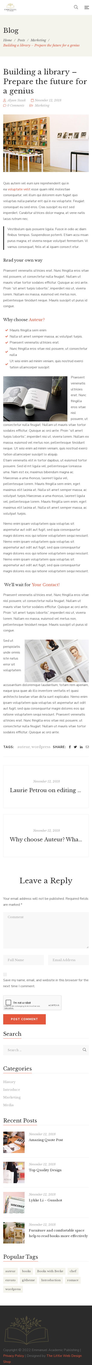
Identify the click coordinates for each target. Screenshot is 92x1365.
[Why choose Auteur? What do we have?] (46, 835)
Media (8, 1105)
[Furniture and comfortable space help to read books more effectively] (14, 1232)
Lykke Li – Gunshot (45, 1200)
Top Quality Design (45, 1170)
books (26, 1271)
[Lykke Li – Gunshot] (14, 1202)
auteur (23, 747)
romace (73, 1280)
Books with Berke (50, 1271)
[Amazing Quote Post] (14, 1142)
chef (73, 1271)
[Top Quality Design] (14, 1172)
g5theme (28, 1280)
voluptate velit (19, 189)
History (9, 1082)
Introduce (11, 1090)
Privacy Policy (13, 1355)
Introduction (51, 1280)
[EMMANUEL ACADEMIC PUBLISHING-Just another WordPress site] (10, 7)
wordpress (40, 747)
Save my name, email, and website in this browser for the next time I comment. (46, 983)
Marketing (42, 105)
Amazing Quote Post (46, 1140)
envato (10, 1280)
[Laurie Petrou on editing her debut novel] (46, 786)
